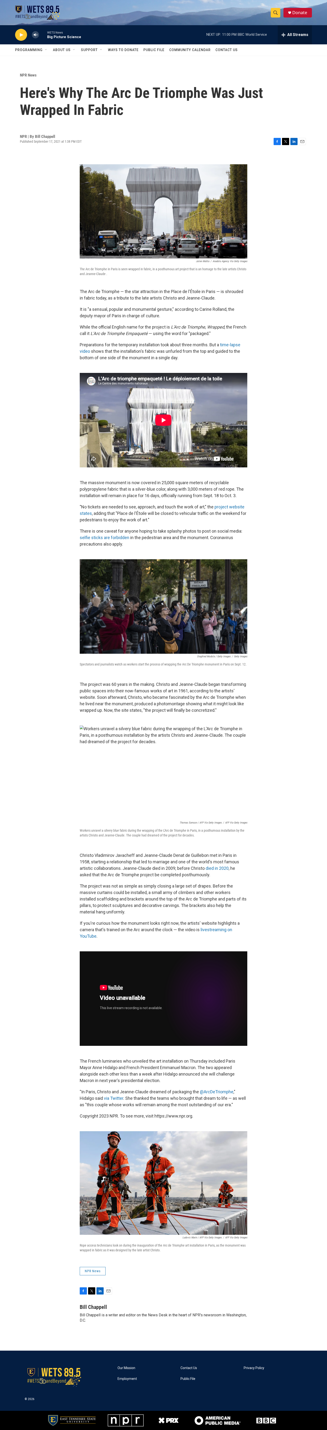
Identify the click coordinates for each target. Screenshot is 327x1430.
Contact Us (226, 50)
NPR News (28, 75)
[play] (21, 35)
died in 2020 (217, 868)
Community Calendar (190, 50)
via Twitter (113, 1098)
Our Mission (126, 1368)
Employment (127, 1379)
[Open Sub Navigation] (46, 50)
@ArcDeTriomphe (216, 1091)
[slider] (43, 34)
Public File (153, 50)
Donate (299, 12)
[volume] (35, 34)
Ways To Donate (123, 50)
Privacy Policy (254, 1368)
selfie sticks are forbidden (104, 537)
